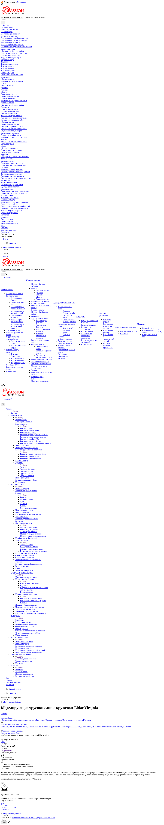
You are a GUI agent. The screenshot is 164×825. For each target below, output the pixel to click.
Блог (3, 803)
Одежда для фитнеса (28, 527)
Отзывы (4, 805)
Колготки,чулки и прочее (25, 659)
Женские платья (26, 545)
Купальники (126, 727)
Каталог (14, 413)
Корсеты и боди (72, 727)
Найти (4, 823)
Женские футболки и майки (54, 727)
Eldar (3, 742)
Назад (15, 411)
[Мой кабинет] (2, 402)
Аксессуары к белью (9, 727)
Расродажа (19, 620)
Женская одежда (22, 489)
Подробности (6, 750)
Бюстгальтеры (26, 428)
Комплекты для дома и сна (31, 598)
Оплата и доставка (8, 807)
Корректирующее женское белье (33, 454)
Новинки (19, 670)
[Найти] (3, 22)
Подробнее (21, 2)
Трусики (23, 467)
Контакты (5, 809)
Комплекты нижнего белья (110, 727)
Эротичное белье (36, 727)
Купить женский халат (29, 583)
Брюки (23, 497)
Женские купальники (24, 642)
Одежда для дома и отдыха (26, 577)
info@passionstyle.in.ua (12, 247)
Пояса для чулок (92, 727)
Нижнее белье (21, 420)
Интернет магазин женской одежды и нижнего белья (33, 818)
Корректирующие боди (10, 733)
